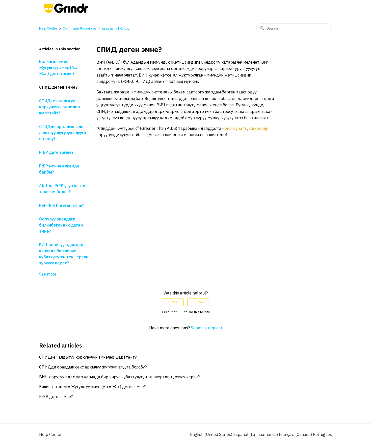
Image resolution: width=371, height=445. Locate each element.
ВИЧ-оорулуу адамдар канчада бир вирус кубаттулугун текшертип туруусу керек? (63, 253)
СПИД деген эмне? (58, 87)
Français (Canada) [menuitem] (296, 434)
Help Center (48, 28)
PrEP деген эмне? (56, 152)
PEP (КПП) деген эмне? (61, 205)
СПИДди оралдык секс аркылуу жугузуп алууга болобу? (62, 132)
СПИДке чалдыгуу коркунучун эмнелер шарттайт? (59, 106)
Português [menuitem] (322, 434)
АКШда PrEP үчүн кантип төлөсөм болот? (63, 188)
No (201, 302)
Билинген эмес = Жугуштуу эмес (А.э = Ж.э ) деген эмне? (60, 67)
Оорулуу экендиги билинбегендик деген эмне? (61, 225)
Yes (174, 302)
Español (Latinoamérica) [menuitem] (256, 434)
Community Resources (80, 28)
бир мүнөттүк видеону (246, 128)
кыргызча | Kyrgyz (116, 28)
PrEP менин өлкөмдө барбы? (59, 169)
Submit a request (206, 327)
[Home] (66, 11)
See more (48, 274)
